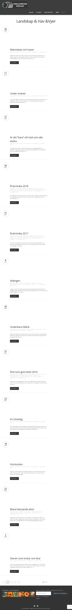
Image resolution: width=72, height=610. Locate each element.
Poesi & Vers (26, 52)
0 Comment (37, 190)
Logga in (38, 598)
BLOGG (64, 12)
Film (11, 560)
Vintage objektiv (28, 190)
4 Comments (35, 421)
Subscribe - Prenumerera (60, 593)
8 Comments (34, 52)
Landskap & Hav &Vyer (16, 52)
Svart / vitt (35, 284)
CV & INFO (38, 12)
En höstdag (16, 419)
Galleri (31, 12)
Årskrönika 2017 (19, 233)
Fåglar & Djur (38, 188)
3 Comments (35, 143)
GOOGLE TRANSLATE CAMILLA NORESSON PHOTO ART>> (49, 590)
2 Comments (34, 95)
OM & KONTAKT (48, 12)
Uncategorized (14, 376)
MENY (57, 12)
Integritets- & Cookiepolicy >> (43, 596)
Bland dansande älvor (22, 509)
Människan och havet (22, 49)
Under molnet (18, 93)
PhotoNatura (27, 143)
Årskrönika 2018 (19, 186)
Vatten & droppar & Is (24, 238)
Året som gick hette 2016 (24, 372)
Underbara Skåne (19, 327)
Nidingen (15, 280)
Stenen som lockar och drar (25, 558)
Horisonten (16, 464)
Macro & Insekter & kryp (30, 189)
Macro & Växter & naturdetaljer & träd (34, 237)
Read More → (14, 62)
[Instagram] (37, 606)
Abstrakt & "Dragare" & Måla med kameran (22, 188)
